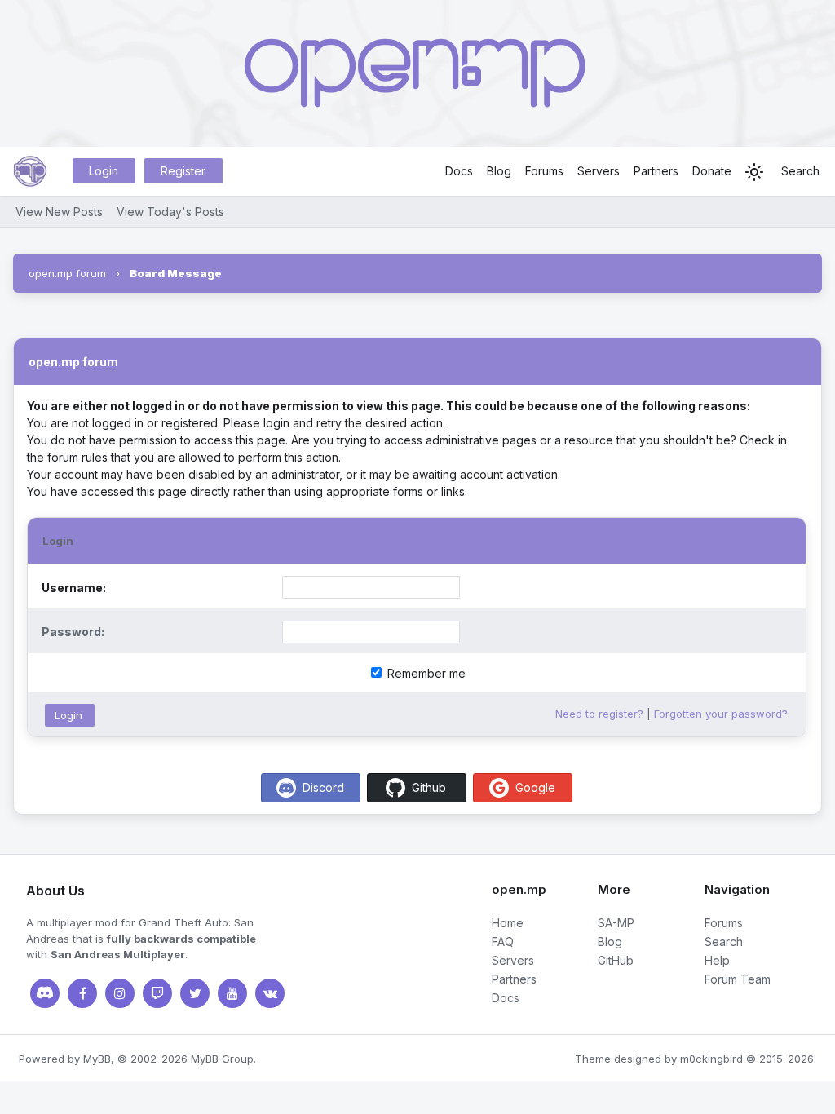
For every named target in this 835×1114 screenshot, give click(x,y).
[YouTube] (232, 993)
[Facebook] (82, 993)
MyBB (97, 1058)
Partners (656, 171)
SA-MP (616, 923)
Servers (598, 171)
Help (717, 960)
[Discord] (45, 993)
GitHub (616, 960)
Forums (544, 171)
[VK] (270, 993)
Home (508, 923)
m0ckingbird (711, 1058)
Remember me (425, 673)
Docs (459, 171)
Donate (711, 171)
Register (183, 171)
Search (800, 171)
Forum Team (738, 979)
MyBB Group (222, 1058)
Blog (499, 171)
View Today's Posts (170, 212)
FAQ (503, 941)
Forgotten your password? (721, 713)
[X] (195, 993)
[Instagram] (120, 993)
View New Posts (59, 212)
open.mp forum (67, 273)
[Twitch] (157, 993)
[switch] (754, 172)
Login (103, 171)
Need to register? (599, 713)
